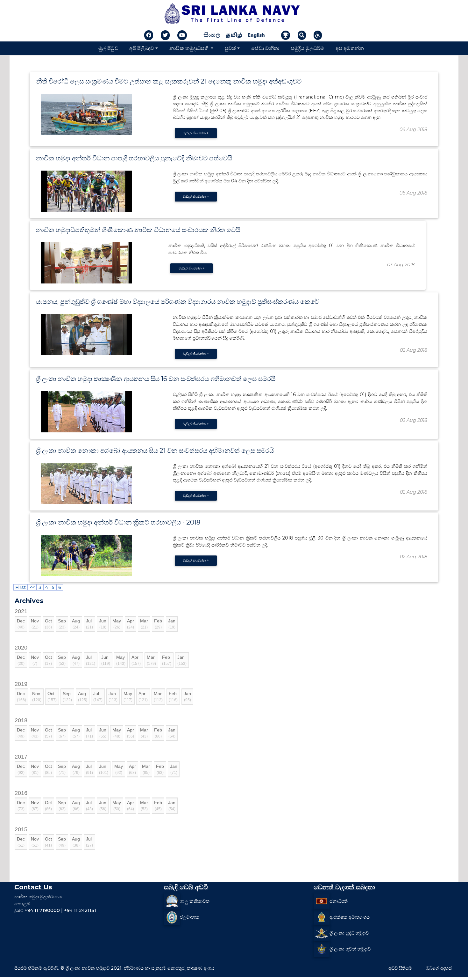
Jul (89, 623)
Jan (171, 623)
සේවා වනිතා (265, 48)
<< (32, 587)
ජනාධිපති (339, 901)
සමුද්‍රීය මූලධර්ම (307, 48)
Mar (144, 623)
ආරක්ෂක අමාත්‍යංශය (350, 917)
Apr (130, 623)
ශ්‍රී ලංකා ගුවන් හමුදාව (350, 949)
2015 (21, 829)
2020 (21, 647)
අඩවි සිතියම (400, 968)
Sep (62, 623)
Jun (102, 623)
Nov (35, 623)
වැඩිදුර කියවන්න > (196, 133)
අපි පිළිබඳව (141, 48)
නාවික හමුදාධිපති (189, 48)
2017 (21, 756)
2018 (21, 720)
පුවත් (230, 48)
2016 (21, 793)
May (116, 623)
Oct (48, 623)
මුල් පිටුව (108, 48)
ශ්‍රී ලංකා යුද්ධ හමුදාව (349, 933)
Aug (76, 623)
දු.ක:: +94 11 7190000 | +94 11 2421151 (55, 910)
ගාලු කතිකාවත (194, 901)
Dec (21, 623)
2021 (21, 611)
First (20, 587)
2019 (21, 684)
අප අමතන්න (350, 48)
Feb (158, 623)
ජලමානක (189, 917)
